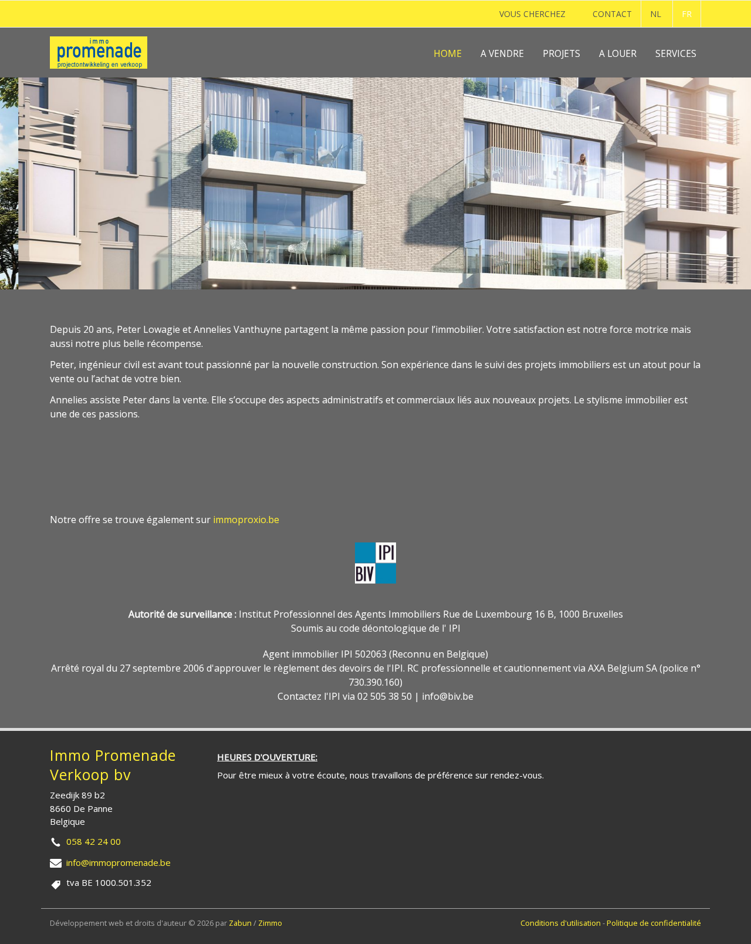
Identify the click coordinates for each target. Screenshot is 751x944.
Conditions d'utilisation (561, 923)
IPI (455, 628)
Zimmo (270, 923)
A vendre (502, 54)
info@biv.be (447, 696)
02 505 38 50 (384, 696)
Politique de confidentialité (654, 923)
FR (687, 13)
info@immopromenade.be (118, 862)
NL (655, 13)
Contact (612, 13)
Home (448, 54)
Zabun (240, 923)
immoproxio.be (246, 519)
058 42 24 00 (93, 841)
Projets (561, 54)
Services (675, 54)
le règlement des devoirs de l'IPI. (334, 668)
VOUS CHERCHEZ (532, 13)
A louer (618, 54)
